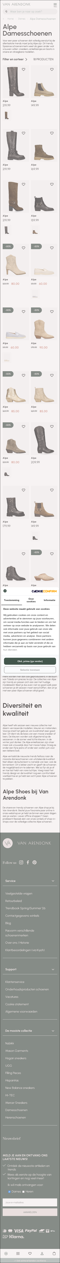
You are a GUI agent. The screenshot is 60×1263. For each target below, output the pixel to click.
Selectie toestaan (30, 670)
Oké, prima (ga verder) (30, 661)
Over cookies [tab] (31, 600)
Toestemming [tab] (11, 600)
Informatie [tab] (49, 600)
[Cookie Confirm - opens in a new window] (44, 591)
